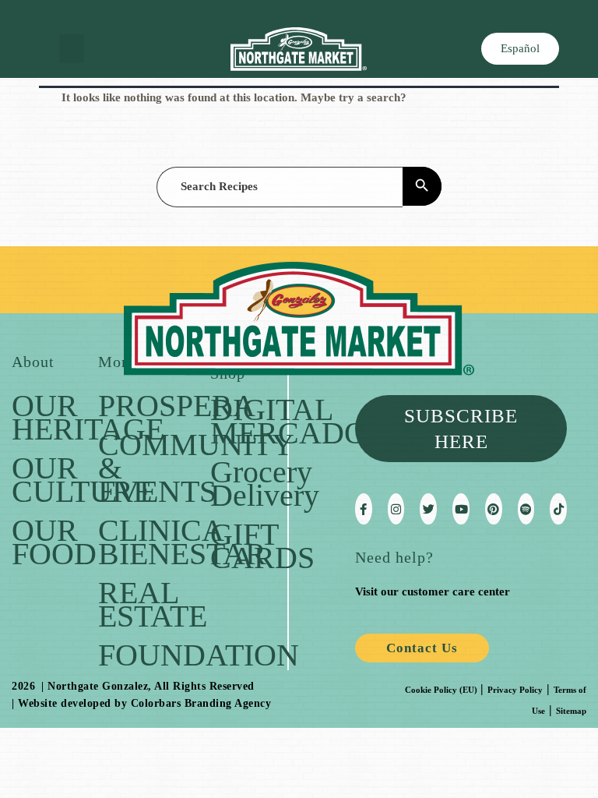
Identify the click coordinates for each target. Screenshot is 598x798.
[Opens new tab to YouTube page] (461, 508)
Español (520, 48)
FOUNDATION (198, 655)
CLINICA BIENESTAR (182, 542)
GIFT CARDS (262, 546)
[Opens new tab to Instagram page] (396, 508)
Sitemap (571, 710)
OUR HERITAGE (88, 417)
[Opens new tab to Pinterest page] (493, 508)
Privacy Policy (515, 689)
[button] (71, 49)
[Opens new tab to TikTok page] (558, 508)
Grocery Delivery (264, 483)
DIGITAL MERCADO (288, 421)
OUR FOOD (54, 542)
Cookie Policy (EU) (441, 689)
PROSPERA (176, 405)
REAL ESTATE (152, 604)
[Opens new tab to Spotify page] (526, 508)
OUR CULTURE (82, 479)
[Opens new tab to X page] (428, 508)
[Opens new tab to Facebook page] (363, 508)
